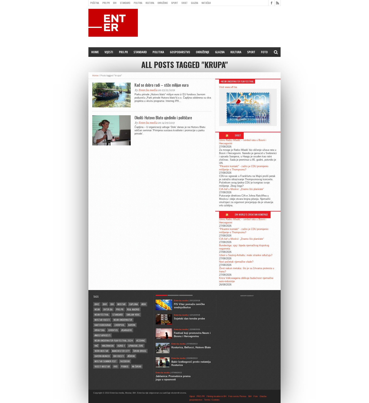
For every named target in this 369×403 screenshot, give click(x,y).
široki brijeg (139, 350)
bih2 (97, 304)
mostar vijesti (102, 319)
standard (117, 314)
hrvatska (100, 330)
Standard (125, 2)
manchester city (121, 350)
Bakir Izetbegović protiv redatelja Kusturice (191, 363)
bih (112, 304)
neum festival (102, 314)
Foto (264, 52)
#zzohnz (140, 340)
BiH (114, 2)
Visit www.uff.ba (228, 87)
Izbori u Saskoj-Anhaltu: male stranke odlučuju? (245, 255)
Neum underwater (123, 319)
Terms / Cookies (211, 400)
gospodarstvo (180, 52)
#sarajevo (126, 330)
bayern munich (102, 356)
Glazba (194, 2)
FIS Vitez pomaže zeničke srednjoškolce (189, 306)
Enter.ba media (147, 90)
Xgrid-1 (121, 345)
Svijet (184, 2)
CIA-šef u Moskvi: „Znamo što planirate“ (241, 189)
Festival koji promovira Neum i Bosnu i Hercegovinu (192, 335)
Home (95, 52)
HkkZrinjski (108, 345)
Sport (174, 2)
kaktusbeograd (103, 325)
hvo (115, 366)
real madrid (133, 309)
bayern (131, 325)
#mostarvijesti (103, 335)
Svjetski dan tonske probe (189, 318)
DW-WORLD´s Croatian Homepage (251, 214)
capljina (133, 304)
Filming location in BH (216, 396)
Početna (94, 2)
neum (97, 309)
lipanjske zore (135, 345)
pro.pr (119, 309)
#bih (143, 304)
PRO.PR (106, 2)
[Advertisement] (249, 306)
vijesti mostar (102, 366)
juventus (113, 330)
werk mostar (101, 350)
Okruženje (163, 2)
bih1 (105, 304)
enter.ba (107, 309)
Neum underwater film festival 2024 (114, 340)
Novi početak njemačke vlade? (236, 261)
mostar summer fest (105, 361)
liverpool (120, 325)
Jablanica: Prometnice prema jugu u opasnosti (173, 378)
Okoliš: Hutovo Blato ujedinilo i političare (163, 117)
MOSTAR (121, 304)
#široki (131, 356)
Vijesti (109, 52)
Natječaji (206, 2)
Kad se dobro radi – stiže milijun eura (162, 85)
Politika (138, 2)
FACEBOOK (125, 361)
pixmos (124, 366)
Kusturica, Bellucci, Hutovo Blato (191, 347)
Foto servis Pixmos (237, 396)
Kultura (150, 2)
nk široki (136, 366)
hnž (96, 345)
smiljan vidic (133, 314)
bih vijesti (118, 356)
